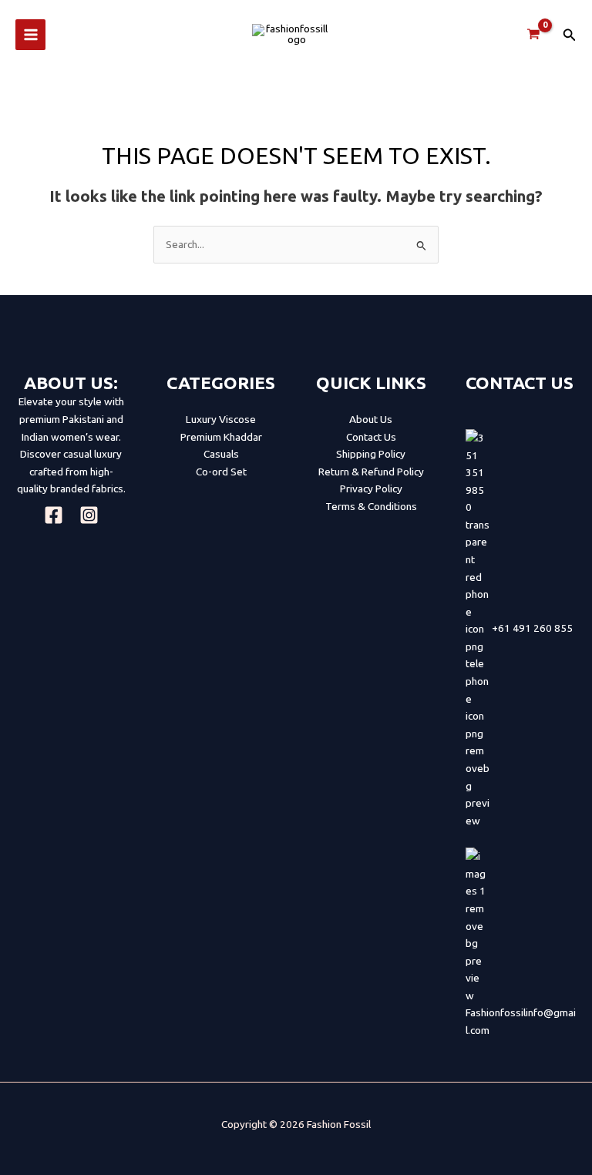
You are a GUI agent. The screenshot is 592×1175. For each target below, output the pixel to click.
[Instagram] (89, 515)
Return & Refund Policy (371, 471)
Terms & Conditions (371, 506)
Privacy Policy (371, 488)
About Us (370, 419)
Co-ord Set (221, 471)
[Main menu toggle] (30, 34)
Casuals (221, 454)
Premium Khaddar (221, 437)
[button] (570, 35)
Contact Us (371, 437)
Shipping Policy (370, 454)
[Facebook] (53, 515)
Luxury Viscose (221, 419)
